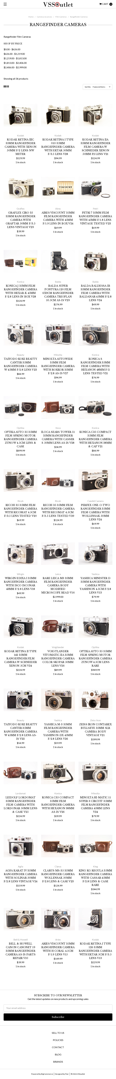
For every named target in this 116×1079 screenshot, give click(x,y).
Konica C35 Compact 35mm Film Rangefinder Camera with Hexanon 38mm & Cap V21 (95, 439)
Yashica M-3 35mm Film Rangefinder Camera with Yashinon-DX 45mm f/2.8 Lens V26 (58, 731)
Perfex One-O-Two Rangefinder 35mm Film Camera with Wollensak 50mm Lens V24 (95, 512)
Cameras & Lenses (44, 17)
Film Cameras (61, 17)
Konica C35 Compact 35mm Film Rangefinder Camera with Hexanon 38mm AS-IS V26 (58, 804)
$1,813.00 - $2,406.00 (15, 62)
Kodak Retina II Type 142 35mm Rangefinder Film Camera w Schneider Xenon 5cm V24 (20, 658)
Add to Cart (20, 127)
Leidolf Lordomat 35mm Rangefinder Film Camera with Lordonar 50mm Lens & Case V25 (20, 804)
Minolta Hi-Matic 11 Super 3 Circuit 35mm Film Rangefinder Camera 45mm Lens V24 (95, 804)
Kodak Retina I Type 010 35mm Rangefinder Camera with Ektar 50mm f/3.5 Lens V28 (58, 147)
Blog (58, 1054)
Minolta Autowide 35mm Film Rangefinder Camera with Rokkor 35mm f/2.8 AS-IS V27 (58, 366)
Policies (58, 1040)
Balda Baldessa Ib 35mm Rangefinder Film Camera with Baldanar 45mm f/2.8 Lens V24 (95, 293)
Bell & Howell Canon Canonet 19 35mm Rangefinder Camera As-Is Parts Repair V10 (21, 951)
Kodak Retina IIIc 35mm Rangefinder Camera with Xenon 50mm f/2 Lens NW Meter (20, 147)
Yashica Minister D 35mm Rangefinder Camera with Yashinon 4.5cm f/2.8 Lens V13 (95, 585)
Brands (58, 1061)
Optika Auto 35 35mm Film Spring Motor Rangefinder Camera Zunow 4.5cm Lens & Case (20, 439)
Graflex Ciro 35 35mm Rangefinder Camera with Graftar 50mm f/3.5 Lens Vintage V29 (20, 220)
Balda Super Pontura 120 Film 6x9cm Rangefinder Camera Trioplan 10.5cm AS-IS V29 (57, 293)
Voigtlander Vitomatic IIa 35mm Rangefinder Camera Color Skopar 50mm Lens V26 (58, 658)
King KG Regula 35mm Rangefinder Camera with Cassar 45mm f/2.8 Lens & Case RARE (95, 877)
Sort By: (88, 87)
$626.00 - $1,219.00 (14, 53)
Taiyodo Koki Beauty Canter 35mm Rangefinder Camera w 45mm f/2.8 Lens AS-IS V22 (20, 731)
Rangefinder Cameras (79, 17)
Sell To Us (58, 1032)
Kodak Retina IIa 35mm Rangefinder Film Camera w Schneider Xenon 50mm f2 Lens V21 (95, 147)
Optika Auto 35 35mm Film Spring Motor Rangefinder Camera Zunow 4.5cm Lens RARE (95, 658)
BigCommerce (47, 1074)
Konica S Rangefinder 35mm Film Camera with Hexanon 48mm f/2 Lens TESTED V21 (95, 366)
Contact (58, 1047)
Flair (67, 1074)
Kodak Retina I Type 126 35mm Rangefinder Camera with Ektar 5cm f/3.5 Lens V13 (95, 951)
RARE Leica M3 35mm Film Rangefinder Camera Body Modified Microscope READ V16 (58, 585)
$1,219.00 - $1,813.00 (15, 58)
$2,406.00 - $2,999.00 (15, 67)
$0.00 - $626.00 (12, 49)
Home (31, 17)
